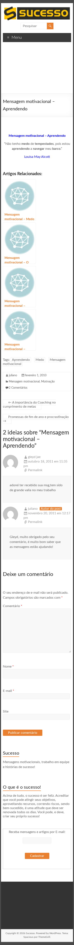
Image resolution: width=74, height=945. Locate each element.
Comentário (12, 606)
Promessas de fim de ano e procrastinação (36, 419)
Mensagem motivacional (24, 381)
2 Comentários (18, 387)
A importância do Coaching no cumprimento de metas (29, 404)
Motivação (48, 381)
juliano (13, 375)
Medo (40, 359)
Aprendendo (21, 359)
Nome (8, 666)
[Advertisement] (37, 69)
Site (5, 711)
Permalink (35, 470)
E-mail (8, 691)
